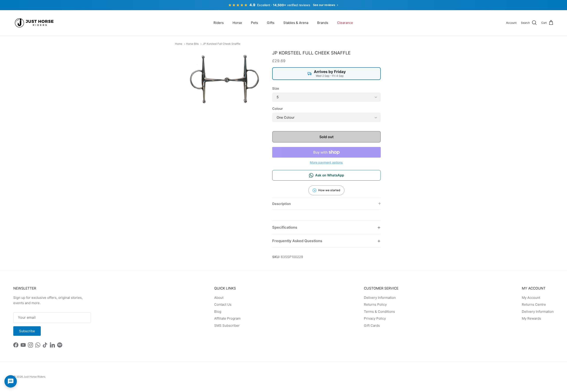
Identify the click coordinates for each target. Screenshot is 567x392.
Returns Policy (375, 304)
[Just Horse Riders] (34, 23)
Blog (217, 311)
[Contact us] (10, 381)
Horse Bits (192, 43)
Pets (254, 23)
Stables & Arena (295, 23)
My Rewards (531, 318)
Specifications (284, 227)
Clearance (345, 23)
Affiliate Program (227, 318)
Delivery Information (380, 297)
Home (178, 43)
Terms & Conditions (379, 311)
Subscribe (27, 331)
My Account (531, 297)
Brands (322, 23)
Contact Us (222, 304)
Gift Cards (372, 325)
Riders (219, 23)
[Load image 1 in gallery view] (224, 79)
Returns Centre (534, 304)
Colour (277, 108)
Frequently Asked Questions (297, 241)
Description (281, 204)
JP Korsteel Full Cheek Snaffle (221, 43)
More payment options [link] (326, 162)
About (218, 297)
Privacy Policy (375, 318)
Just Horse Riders (34, 376)
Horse (237, 23)
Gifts (270, 23)
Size (275, 88)
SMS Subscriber (227, 325)
